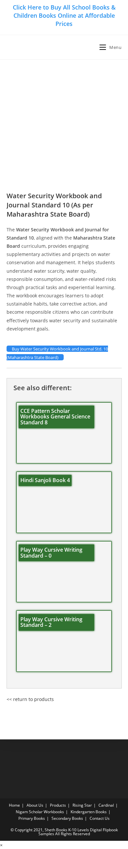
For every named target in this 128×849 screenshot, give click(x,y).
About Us (35, 805)
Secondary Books (67, 818)
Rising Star (82, 805)
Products (58, 805)
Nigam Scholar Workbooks (40, 812)
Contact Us (100, 818)
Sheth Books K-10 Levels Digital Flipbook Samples (78, 832)
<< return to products (30, 699)
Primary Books (31, 818)
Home (14, 805)
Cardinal (106, 805)
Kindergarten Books (89, 812)
